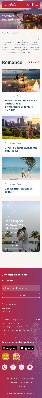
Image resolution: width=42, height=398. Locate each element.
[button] (32, 4)
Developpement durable (12, 327)
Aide (38, 319)
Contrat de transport (26, 382)
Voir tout (32, 62)
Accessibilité (13, 382)
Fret (3, 334)
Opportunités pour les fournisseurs (17, 330)
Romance (8, 216)
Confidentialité (12, 378)
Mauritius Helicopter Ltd (12, 319)
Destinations (22, 33)
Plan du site (21, 386)
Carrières (6, 308)
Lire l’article (14, 244)
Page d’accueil (7, 33)
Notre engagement (10, 323)
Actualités (6, 311)
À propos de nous (9, 304)
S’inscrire (21, 295)
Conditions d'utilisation (27, 378)
